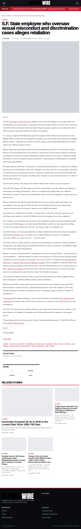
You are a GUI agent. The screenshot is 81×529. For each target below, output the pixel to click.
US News (8, 15)
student (47, 346)
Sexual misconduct (25, 346)
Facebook (30, 370)
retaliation (67, 344)
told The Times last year (15, 323)
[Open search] (77, 3)
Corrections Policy (47, 511)
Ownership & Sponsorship (49, 514)
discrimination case (30, 344)
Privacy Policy (46, 517)
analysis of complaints (15, 269)
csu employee (20, 344)
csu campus (12, 344)
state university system (38, 346)
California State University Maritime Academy (28, 262)
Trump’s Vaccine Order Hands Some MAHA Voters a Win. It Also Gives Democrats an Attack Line (39, 459)
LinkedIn (12, 375)
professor (60, 344)
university (52, 346)
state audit (8, 298)
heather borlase (40, 344)
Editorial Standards (7, 517)
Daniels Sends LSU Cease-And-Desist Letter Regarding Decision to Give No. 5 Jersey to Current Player (13, 460)
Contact (4, 514)
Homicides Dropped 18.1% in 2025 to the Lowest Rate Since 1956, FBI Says (25, 423)
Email (30, 375)
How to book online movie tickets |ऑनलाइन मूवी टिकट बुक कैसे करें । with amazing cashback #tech (39, 9)
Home (3, 15)
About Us (4, 511)
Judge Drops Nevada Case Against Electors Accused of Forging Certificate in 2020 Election (66, 409)
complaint (5, 344)
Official (55, 344)
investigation (49, 344)
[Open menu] (4, 3)
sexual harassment (14, 346)
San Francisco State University (20, 121)
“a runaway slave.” (18, 235)
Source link (7, 339)
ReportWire (6, 38)
